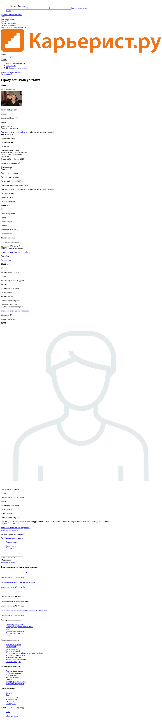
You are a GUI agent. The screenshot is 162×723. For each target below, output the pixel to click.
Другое (9, 629)
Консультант (11, 546)
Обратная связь (12, 716)
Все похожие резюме (9, 530)
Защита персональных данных (18, 655)
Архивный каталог (13, 657)
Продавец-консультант (15, 631)
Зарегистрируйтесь (8, 132)
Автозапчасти (11, 542)
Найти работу (11, 647)
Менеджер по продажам (15, 625)
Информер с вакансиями (16, 682)
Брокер (8, 695)
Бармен (9, 693)
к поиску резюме (8, 562)
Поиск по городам (13, 662)
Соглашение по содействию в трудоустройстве (25, 653)
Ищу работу (6, 21)
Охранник (10, 701)
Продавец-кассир (13, 633)
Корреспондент (12, 699)
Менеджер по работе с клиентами (19, 627)
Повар (8, 635)
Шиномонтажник (8, 201)
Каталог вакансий (13, 651)
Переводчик (11, 704)
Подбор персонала (8, 25)
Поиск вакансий (12, 649)
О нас (8, 712)
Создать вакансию (8, 23)
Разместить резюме (13, 645)
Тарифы (9, 679)
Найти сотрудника (13, 673)
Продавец (10, 548)
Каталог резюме (12, 677)
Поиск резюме (11, 675)
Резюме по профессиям (15, 684)
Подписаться (6, 560)
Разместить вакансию (14, 671)
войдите (23, 132)
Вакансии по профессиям (16, 660)
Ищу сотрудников (8, 19)
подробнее (25, 252)
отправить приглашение (11, 72)
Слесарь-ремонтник (9, 319)
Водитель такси (12, 697)
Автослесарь (6, 260)
